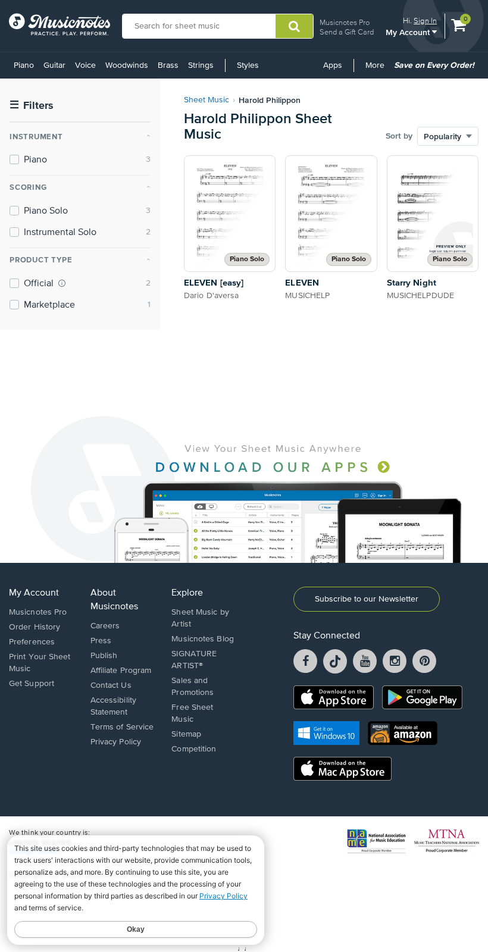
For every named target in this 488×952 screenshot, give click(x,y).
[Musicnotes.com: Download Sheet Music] (59, 24)
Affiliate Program (121, 670)
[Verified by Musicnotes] (61, 283)
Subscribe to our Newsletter (366, 599)
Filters (32, 105)
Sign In (425, 20)
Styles (248, 65)
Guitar (54, 65)
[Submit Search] (294, 26)
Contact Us (111, 685)
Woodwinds (126, 65)
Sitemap (186, 734)
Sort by (399, 136)
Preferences (32, 642)
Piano (24, 65)
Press (101, 641)
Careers (105, 626)
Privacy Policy (115, 742)
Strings (201, 65)
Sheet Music (206, 100)
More (377, 70)
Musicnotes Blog (202, 639)
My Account (409, 31)
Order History (34, 627)
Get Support (31, 683)
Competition (193, 749)
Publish (104, 656)
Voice (85, 65)
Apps (332, 65)
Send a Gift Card (347, 32)
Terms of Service (122, 727)
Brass (168, 65)
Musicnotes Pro (345, 22)
